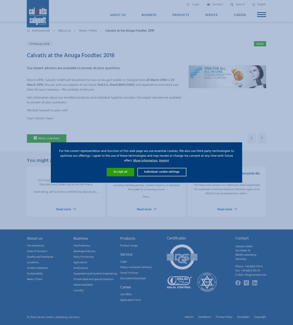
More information (145, 160)
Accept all (120, 171)
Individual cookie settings (162, 171)
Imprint (164, 160)
